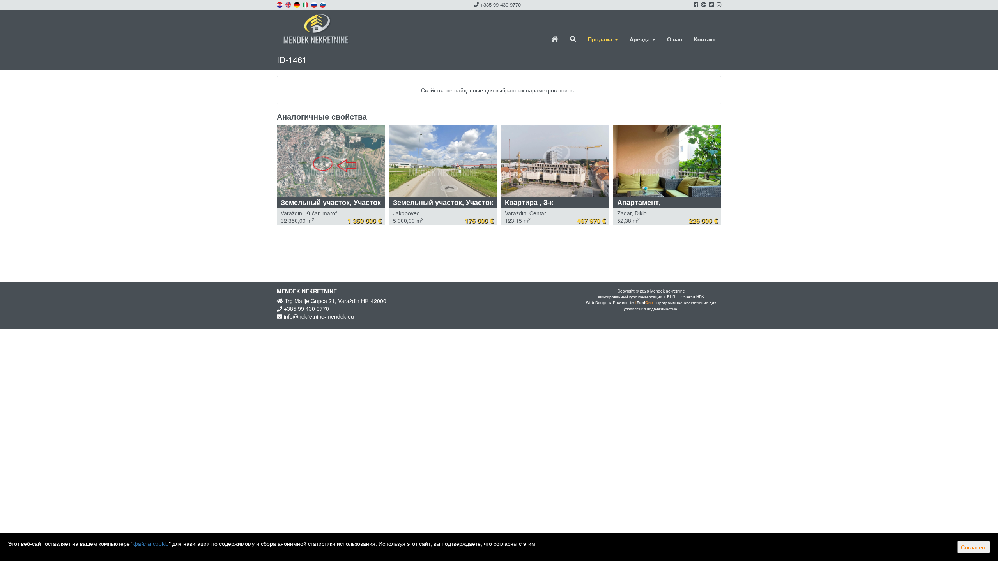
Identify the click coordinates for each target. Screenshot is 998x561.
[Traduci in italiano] (306, 4)
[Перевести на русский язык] (314, 4)
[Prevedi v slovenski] (323, 4)
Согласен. (974, 547)
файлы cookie (151, 543)
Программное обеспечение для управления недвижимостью (670, 305)
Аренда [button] (640, 39)
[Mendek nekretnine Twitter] (711, 4)
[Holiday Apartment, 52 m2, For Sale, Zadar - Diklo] (667, 161)
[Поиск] (573, 39)
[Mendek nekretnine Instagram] (718, 4)
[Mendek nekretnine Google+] (703, 4)
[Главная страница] (554, 39)
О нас (674, 39)
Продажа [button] (601, 39)
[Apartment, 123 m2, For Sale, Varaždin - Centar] (555, 161)
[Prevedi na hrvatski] (280, 4)
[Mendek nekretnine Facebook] (695, 4)
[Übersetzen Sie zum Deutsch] (297, 4)
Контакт (704, 39)
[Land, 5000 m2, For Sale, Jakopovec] (443, 161)
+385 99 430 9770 (500, 4)
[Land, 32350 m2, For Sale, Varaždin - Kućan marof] (331, 161)
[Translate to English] (288, 4)
